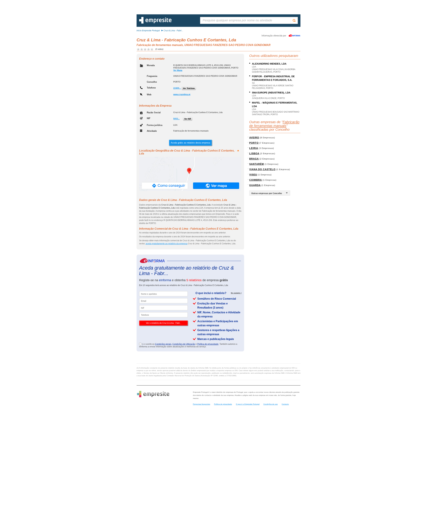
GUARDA (255, 185)
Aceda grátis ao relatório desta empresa (190, 142)
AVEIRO (254, 137)
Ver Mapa (177, 70)
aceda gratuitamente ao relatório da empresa (166, 243)
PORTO (254, 142)
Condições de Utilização (183, 344)
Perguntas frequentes (201, 404)
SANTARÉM (256, 164)
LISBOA (254, 153)
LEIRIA (253, 148)
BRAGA (254, 158)
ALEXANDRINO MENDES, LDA (269, 63)
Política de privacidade (207, 344)
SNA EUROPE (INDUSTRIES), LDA (271, 92)
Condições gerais (163, 344)
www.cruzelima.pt (181, 94)
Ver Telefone (189, 88)
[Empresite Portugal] (155, 23)
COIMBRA (255, 180)
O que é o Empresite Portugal (247, 404)
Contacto (285, 404)
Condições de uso (270, 404)
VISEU (253, 174)
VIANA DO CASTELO (262, 169)
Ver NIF (187, 119)
